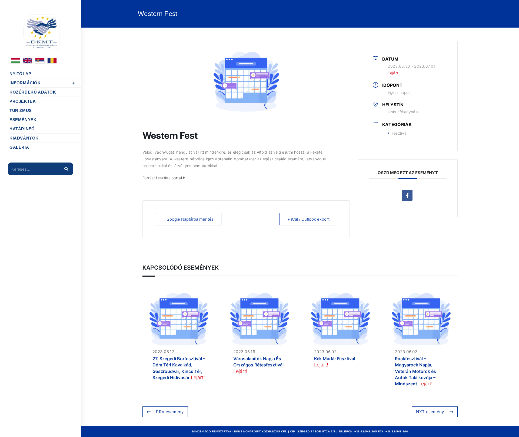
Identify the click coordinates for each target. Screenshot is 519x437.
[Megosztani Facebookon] (407, 195)
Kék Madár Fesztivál (334, 358)
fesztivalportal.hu (171, 178)
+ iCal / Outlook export (308, 219)
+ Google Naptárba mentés (188, 219)
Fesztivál (399, 133)
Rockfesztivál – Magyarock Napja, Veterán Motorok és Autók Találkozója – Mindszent (415, 371)
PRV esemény (170, 411)
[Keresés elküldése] (66, 169)
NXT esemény (430, 411)
